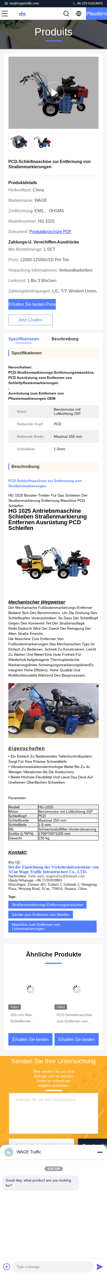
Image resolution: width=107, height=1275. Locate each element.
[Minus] (100, 1152)
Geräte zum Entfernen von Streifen (40, 915)
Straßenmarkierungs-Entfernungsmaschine (47, 905)
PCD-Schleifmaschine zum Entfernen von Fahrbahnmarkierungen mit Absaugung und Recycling (76, 1018)
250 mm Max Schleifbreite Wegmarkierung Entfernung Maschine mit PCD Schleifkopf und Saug (30, 1018)
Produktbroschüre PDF (50, 231)
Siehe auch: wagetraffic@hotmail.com (56, 876)
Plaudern (96, 13)
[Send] (100, 1266)
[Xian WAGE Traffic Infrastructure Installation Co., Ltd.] (21, 13)
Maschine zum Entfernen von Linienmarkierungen (36, 926)
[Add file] (6, 1266)
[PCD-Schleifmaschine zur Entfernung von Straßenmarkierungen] (53, 92)
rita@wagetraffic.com (24, 3)
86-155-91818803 (89, 3)
